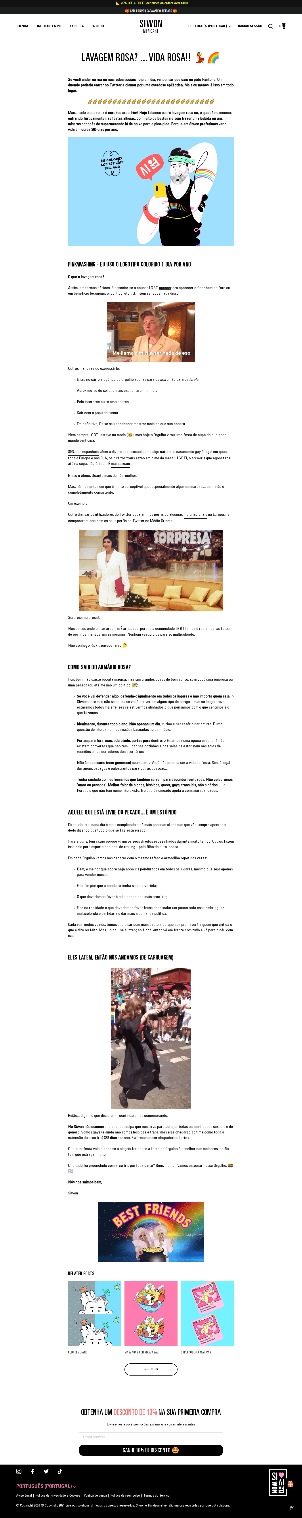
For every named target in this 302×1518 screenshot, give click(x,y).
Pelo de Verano (77, 1352)
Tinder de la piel (49, 26)
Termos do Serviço (156, 1495)
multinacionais (195, 515)
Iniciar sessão (251, 26)
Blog (153, 1369)
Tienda (22, 26)
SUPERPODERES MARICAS (196, 1352)
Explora (77, 26)
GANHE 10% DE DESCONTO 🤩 (151, 1450)
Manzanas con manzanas (141, 1352)
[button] (151, 191)
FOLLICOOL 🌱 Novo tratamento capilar (151, 11)
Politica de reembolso (125, 1495)
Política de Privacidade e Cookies (57, 1495)
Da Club (97, 26)
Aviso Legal (24, 1495)
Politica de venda (95, 1495)
